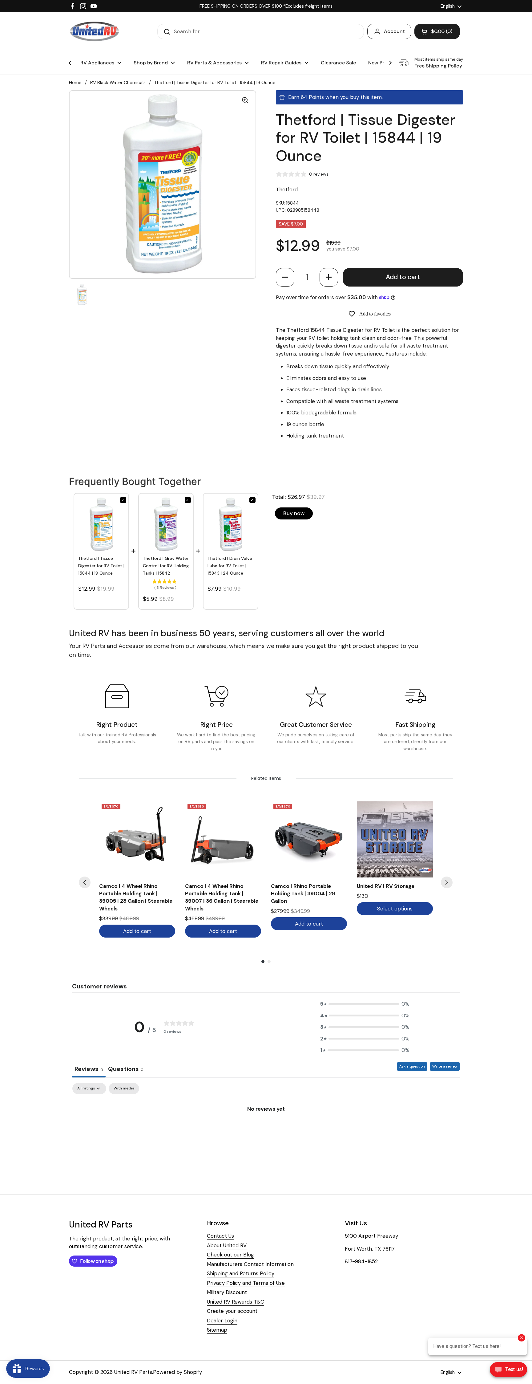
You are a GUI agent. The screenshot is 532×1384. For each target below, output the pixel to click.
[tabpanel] (266, 1129)
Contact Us (220, 1235)
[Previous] (85, 882)
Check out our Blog (230, 1254)
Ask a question (412, 1066)
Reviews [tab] (89, 1069)
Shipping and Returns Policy (240, 1273)
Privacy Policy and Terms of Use (246, 1283)
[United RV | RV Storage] (395, 839)
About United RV (227, 1245)
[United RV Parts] (94, 32)
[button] (285, 277)
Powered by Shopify (177, 1372)
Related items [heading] (266, 778)
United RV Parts (133, 1372)
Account (394, 31)
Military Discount (227, 1292)
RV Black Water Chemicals (118, 82)
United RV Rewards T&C (235, 1301)
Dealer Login (222, 1320)
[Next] (447, 882)
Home (75, 82)
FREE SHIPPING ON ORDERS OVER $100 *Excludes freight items (266, 6)
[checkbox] (124, 1088)
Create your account (232, 1311)
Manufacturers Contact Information (250, 1264)
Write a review (444, 1066)
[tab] (126, 1069)
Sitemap (217, 1329)
